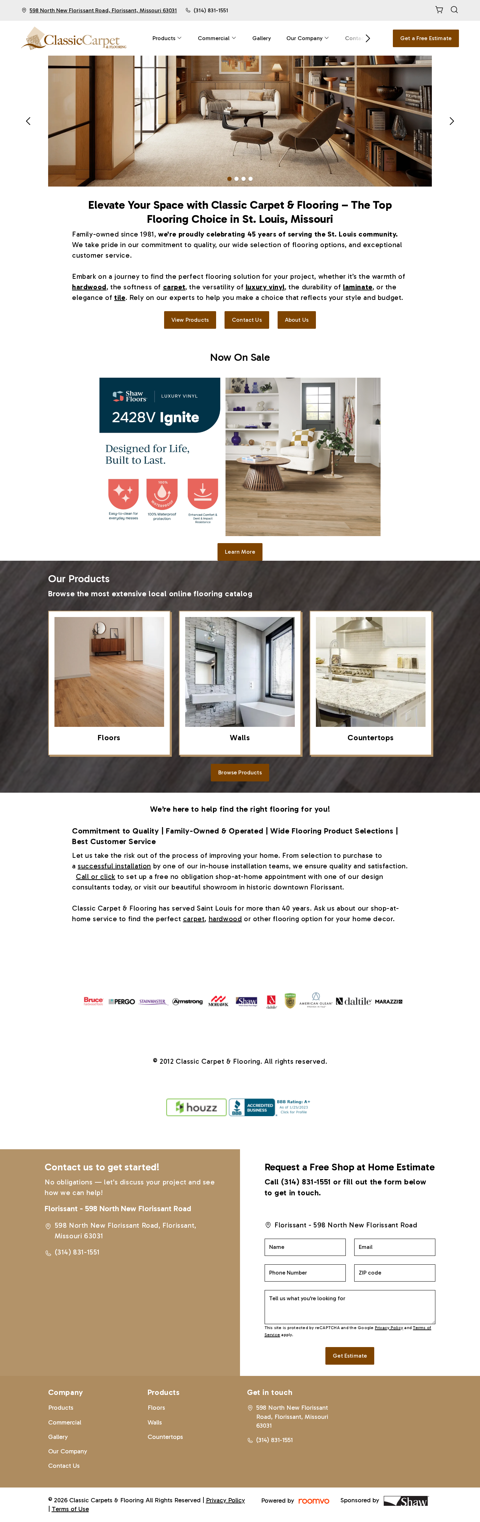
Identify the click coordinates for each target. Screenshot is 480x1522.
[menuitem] (167, 38)
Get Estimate (350, 1355)
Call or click (95, 876)
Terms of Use (70, 1509)
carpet (194, 918)
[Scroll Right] (364, 38)
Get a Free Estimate (426, 38)
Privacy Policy (389, 1327)
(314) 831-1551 (211, 10)
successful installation (114, 866)
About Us (297, 319)
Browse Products (239, 772)
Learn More (240, 551)
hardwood (225, 918)
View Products (190, 319)
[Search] (454, 10)
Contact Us (247, 319)
